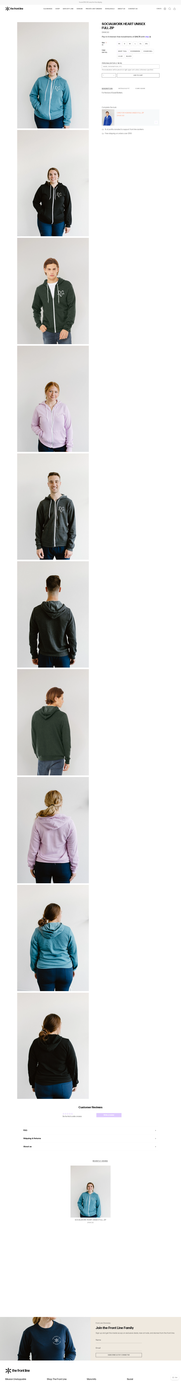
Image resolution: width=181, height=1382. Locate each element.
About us (27, 1146)
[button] (48, 9)
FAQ (25, 1130)
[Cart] (174, 9)
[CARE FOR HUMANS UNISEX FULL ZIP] (108, 117)
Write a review (109, 1115)
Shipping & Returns (32, 1138)
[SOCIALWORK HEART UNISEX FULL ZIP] (90, 1192)
